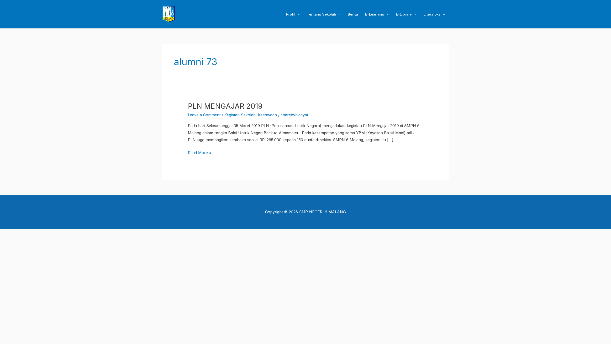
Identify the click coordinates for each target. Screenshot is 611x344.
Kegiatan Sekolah (240, 115)
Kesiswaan (267, 115)
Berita (353, 14)
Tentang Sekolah (321, 14)
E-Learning (374, 14)
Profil (290, 14)
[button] (297, 14)
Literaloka (432, 14)
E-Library (404, 14)
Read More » (199, 152)
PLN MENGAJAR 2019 (225, 106)
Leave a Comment (204, 115)
